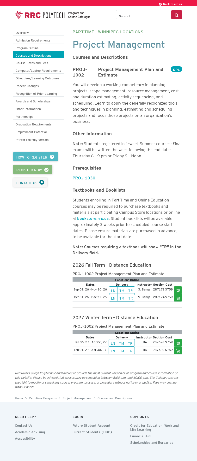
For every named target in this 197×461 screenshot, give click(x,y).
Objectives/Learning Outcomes (37, 78)
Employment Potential (31, 131)
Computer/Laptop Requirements (38, 70)
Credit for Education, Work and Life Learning (154, 427)
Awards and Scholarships (33, 101)
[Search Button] (176, 14)
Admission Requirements (33, 40)
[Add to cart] (178, 290)
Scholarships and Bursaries (151, 442)
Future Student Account (92, 425)
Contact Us (23, 425)
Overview (22, 32)
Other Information (28, 108)
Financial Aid (140, 435)
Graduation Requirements (33, 124)
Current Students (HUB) (92, 431)
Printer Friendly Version (32, 139)
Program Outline (27, 47)
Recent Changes (27, 85)
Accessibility (25, 438)
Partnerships (24, 116)
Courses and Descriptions (33, 55)
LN (113, 290)
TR (130, 290)
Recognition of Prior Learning (36, 93)
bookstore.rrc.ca (93, 217)
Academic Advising (30, 431)
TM (121, 290)
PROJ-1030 (84, 177)
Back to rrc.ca (172, 3)
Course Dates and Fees (32, 62)
